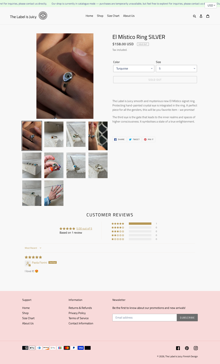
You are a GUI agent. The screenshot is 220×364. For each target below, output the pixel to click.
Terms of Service (79, 318)
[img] (33, 257)
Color (116, 62)
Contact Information (81, 323)
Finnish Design (190, 356)
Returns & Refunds (80, 308)
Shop (25, 313)
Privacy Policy (77, 313)
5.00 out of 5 (84, 228)
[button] (118, 223)
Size (158, 62)
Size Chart (28, 318)
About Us (27, 323)
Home (26, 308)
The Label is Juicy (173, 356)
